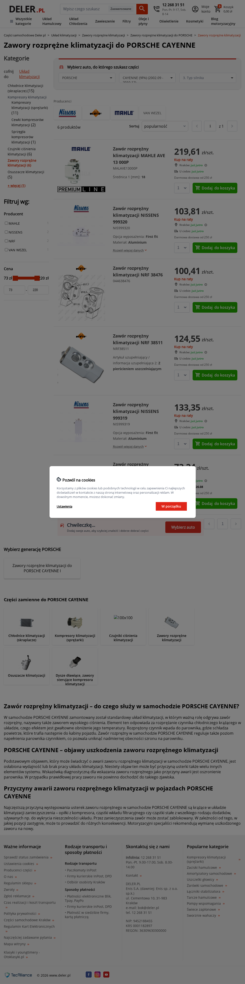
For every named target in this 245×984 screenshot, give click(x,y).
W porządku (171, 506)
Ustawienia (64, 506)
